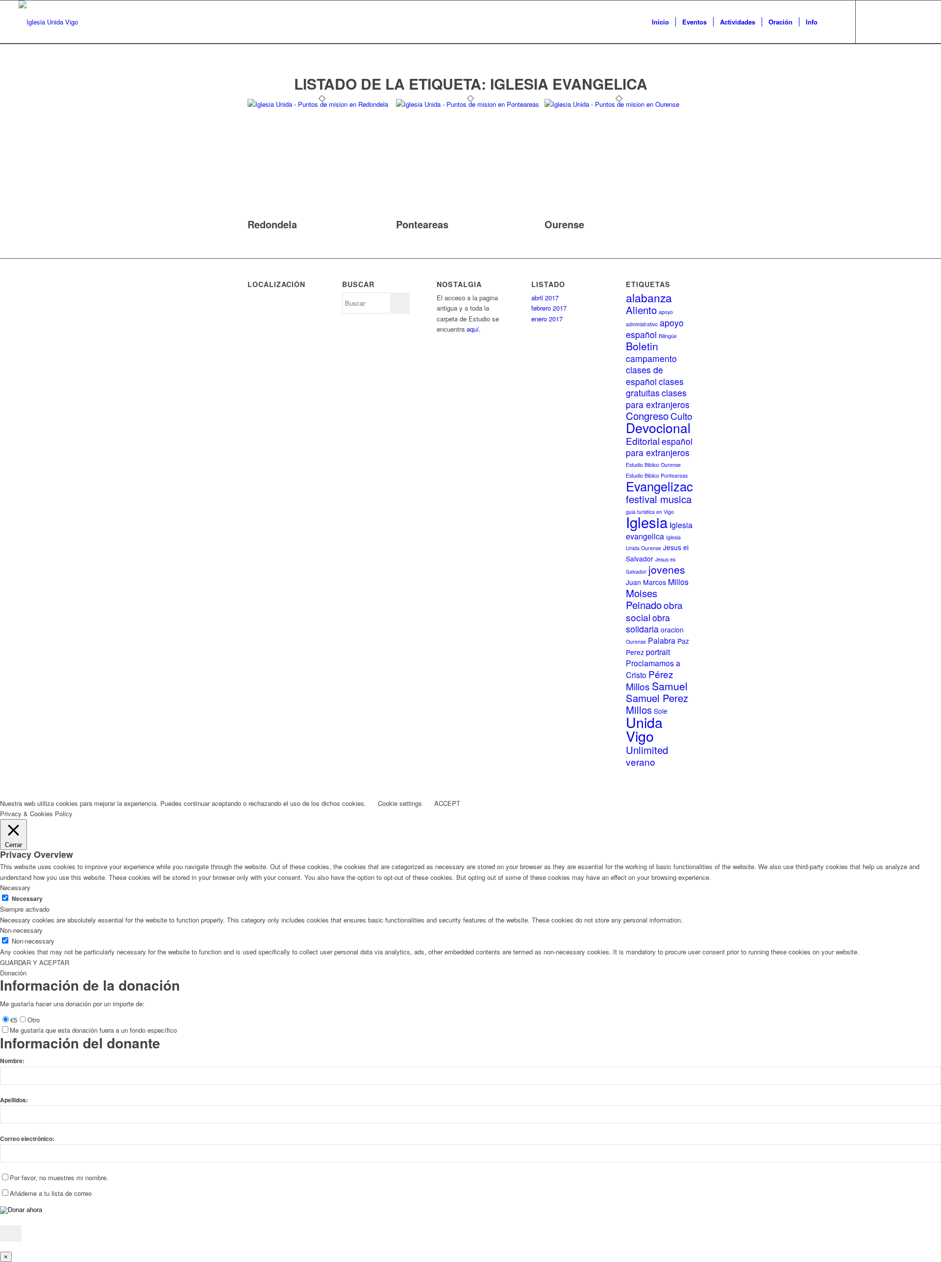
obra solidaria (648, 623)
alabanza (649, 298)
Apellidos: (14, 1100)
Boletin (642, 346)
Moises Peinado (644, 599)
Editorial (643, 440)
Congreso (647, 416)
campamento (651, 358)
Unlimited (647, 750)
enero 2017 (547, 318)
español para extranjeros (659, 447)
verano (640, 761)
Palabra (661, 640)
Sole (661, 711)
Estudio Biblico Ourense (653, 464)
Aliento (641, 310)
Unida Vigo (644, 729)
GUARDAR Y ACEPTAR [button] (34, 962)
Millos (678, 581)
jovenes (666, 569)
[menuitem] (660, 22)
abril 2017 (545, 297)
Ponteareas (422, 224)
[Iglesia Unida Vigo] (48, 22)
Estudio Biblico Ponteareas (657, 475)
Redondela (272, 224)
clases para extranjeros (658, 398)
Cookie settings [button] (400, 803)
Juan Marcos (646, 582)
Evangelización (668, 486)
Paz (683, 641)
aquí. (474, 329)
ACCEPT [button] (447, 803)
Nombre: (12, 1061)
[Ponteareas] (470, 104)
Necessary (27, 899)
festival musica (659, 499)
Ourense (564, 224)
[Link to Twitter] (871, 21)
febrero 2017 (549, 308)
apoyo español (655, 328)
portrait (658, 651)
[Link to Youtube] (900, 21)
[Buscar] (833, 22)
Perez (635, 652)
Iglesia (647, 521)
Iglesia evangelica (659, 530)
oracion (672, 629)
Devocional (658, 427)
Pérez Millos (649, 679)
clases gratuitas (655, 387)
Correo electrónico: (27, 1139)
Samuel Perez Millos (657, 704)
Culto (681, 415)
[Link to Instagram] (915, 21)
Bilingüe (668, 336)
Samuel (670, 686)
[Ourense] (619, 104)
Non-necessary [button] (21, 930)
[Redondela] (322, 104)
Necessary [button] (15, 887)
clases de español (644, 375)
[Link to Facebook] (885, 21)
